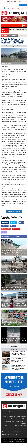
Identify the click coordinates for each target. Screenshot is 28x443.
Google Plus (7, 229)
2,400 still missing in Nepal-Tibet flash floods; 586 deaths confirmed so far (14, 305)
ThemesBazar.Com (20, 441)
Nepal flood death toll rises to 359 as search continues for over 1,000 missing (14, 340)
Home (5, 35)
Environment (13, 35)
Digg (22, 222)
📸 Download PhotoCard (14, 211)
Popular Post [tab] (14, 349)
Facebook (5, 222)
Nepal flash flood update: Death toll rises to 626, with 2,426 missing (14, 288)
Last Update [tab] (14, 346)
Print (4, 232)
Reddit (14, 226)
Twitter (14, 222)
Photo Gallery (14, 411)
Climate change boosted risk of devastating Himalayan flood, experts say (12, 322)
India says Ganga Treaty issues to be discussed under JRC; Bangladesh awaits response (13, 252)
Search (23, 5)
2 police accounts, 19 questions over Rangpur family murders (18, 360)
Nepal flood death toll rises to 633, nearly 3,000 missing (14, 270)
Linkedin (5, 226)
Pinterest (16, 229)
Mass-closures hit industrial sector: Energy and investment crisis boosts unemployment (18, 354)
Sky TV (21, 411)
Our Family (7, 411)
